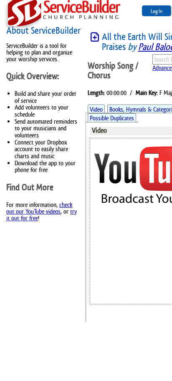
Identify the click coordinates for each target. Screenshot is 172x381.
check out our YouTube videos (39, 208)
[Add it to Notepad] (95, 37)
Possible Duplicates (112, 118)
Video (96, 109)
